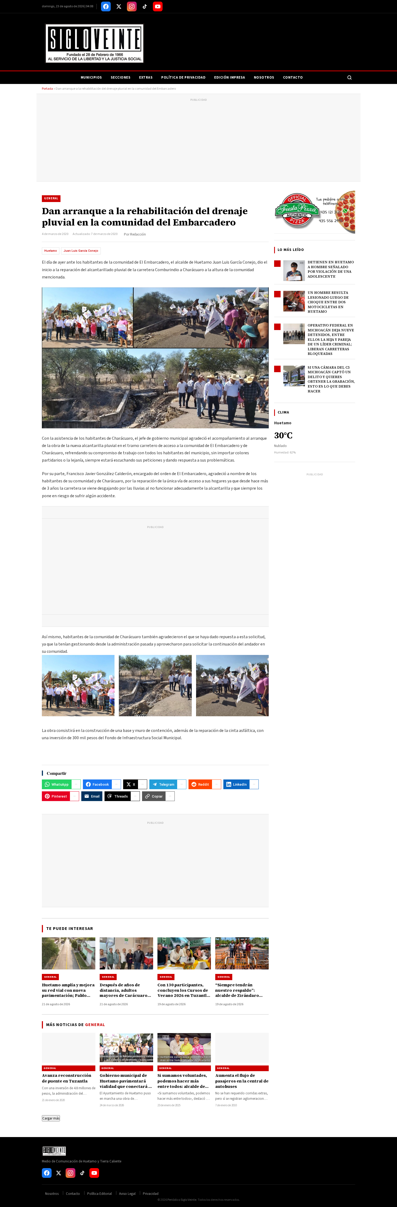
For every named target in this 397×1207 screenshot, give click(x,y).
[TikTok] (145, 6)
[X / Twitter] (119, 6)
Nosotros (264, 77)
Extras (146, 77)
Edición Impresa (229, 77)
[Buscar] (349, 77)
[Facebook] (106, 6)
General (51, 198)
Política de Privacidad (183, 77)
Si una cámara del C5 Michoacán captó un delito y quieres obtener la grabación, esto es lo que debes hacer (331, 379)
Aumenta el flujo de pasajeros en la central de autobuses (241, 1080)
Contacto (293, 77)
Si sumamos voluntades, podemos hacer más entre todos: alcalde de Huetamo (182, 1083)
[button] (78, 692)
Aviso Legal (127, 1193)
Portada (47, 88)
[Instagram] (132, 6)
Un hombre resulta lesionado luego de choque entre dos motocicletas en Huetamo (328, 302)
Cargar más (50, 1118)
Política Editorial (99, 1193)
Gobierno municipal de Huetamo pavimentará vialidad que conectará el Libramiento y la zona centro (126, 1086)
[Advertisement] (198, 141)
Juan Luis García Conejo (80, 251)
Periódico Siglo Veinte (181, 1200)
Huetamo (50, 251)
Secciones (121, 77)
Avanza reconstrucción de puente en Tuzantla (66, 1078)
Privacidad (151, 1193)
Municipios (91, 77)
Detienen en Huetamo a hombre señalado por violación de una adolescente (331, 269)
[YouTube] (158, 6)
